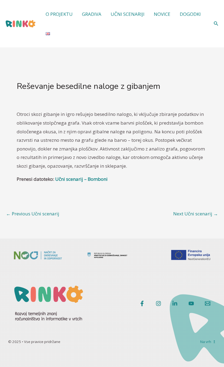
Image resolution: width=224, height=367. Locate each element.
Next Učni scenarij (195, 213)
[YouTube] (191, 303)
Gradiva (91, 14)
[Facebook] (142, 303)
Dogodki (190, 14)
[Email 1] (207, 303)
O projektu (59, 14)
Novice (162, 14)
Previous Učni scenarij (32, 213)
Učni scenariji (128, 14)
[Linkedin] (175, 303)
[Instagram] (158, 303)
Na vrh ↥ (208, 341)
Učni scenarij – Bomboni (81, 179)
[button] (216, 23)
